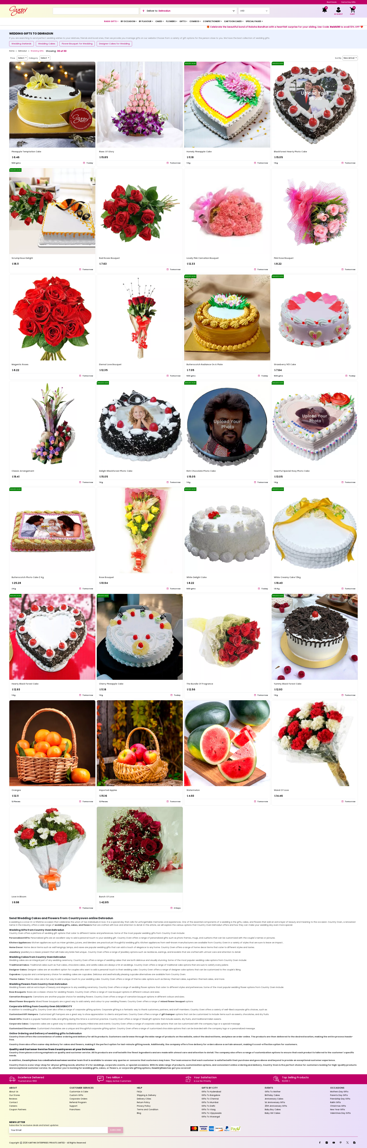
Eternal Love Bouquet (110, 364)
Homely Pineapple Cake (199, 151)
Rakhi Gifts (335, 1102)
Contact (13, 1102)
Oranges (16, 790)
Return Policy (143, 1102)
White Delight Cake (197, 577)
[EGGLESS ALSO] (227, 104)
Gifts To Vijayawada (212, 1113)
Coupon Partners (17, 1109)
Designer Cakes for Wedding (114, 43)
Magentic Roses (20, 364)
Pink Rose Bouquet (283, 258)
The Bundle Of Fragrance (200, 683)
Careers (13, 1105)
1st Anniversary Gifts (275, 1102)
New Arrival (349, 58)
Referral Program (78, 1102)
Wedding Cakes (46, 43)
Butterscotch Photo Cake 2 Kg (28, 577)
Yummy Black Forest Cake (287, 683)
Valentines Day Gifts (340, 1113)
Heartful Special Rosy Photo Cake (292, 471)
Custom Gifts (76, 1095)
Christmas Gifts (338, 1105)
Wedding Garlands (21, 43)
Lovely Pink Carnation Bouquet (203, 258)
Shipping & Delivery (146, 1095)
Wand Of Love (281, 790)
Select (21, 58)
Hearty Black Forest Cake (25, 683)
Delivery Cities (144, 1098)
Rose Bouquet (106, 577)
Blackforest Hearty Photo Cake (290, 151)
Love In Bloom (19, 896)
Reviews (13, 1098)
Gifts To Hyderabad (211, 1091)
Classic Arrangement (23, 471)
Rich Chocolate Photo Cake (201, 471)
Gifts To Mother (273, 1091)
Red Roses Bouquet (109, 258)
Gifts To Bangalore (211, 1095)
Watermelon (193, 790)
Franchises (75, 1109)
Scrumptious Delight (22, 258)
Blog (139, 1113)
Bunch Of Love (106, 896)
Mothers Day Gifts (339, 1091)
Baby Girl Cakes (272, 1113)
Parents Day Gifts (339, 1095)
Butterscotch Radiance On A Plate (205, 364)
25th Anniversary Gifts (276, 1105)
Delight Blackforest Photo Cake (115, 471)
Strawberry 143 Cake (285, 364)
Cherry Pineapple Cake (111, 683)
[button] (111, 21)
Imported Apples (108, 790)
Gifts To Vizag (208, 1109)
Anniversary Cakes (274, 1098)
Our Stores (14, 1095)
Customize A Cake (79, 1091)
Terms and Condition (147, 1109)
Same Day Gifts (348, 2)
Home (11, 51)
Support (74, 1105)
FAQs (139, 1091)
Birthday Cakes (272, 1095)
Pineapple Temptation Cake (26, 151)
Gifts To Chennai (210, 1098)
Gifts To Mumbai (210, 1102)
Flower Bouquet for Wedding (77, 43)
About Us (13, 1091)
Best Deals (332, 2)
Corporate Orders (78, 1098)
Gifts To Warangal (211, 1116)
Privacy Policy (144, 1105)
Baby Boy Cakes (273, 1109)
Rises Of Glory (106, 151)
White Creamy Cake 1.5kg (287, 577)
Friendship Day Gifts (340, 1098)
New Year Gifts (337, 1109)
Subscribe (115, 1129)
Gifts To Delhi (208, 1105)
